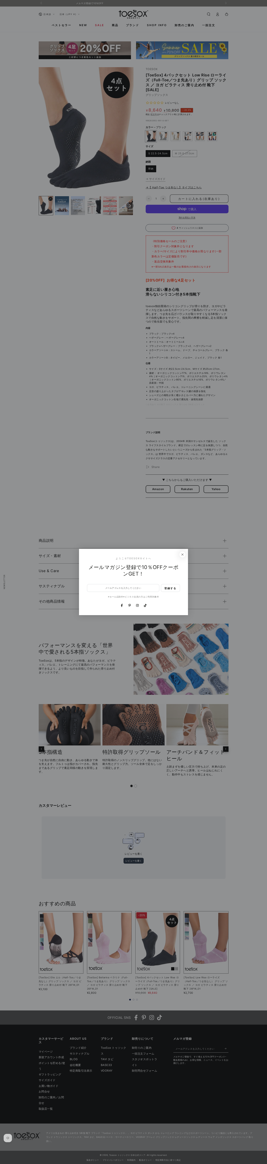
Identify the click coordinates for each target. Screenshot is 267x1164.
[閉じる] (182, 554)
